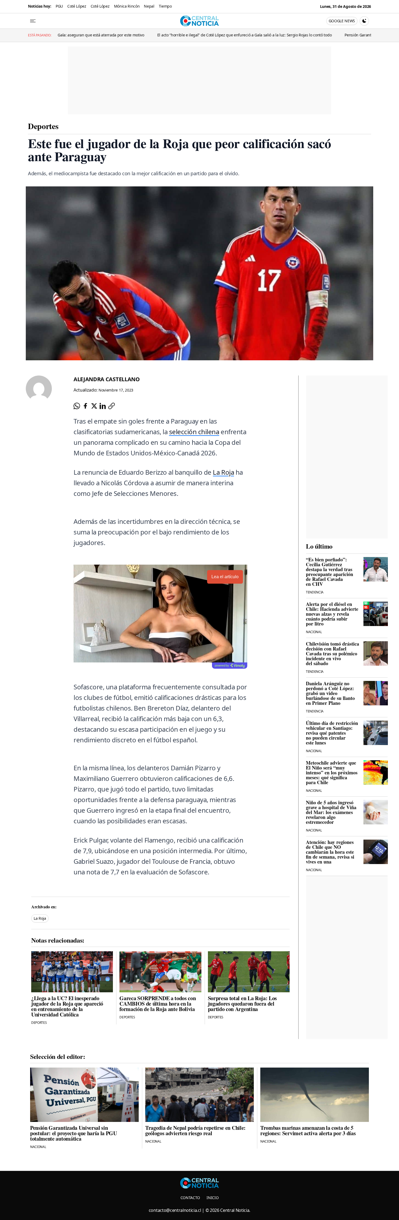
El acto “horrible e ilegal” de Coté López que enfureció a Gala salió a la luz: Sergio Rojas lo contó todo (162, 34)
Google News (342, 20)
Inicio (212, 1197)
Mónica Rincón (127, 6)
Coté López (76, 6)
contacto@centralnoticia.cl (175, 1210)
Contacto (190, 1197)
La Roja (223, 472)
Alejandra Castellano (107, 379)
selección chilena (194, 431)
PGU (59, 6)
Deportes (43, 126)
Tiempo (165, 6)
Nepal (149, 6)
